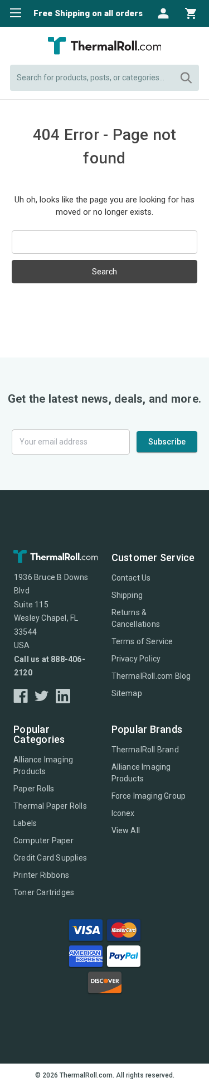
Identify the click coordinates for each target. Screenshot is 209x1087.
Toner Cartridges (43, 892)
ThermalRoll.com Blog (151, 675)
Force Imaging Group (148, 795)
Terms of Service (142, 641)
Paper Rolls (33, 788)
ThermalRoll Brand (145, 749)
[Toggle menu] (12, 12)
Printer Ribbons (41, 875)
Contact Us (131, 577)
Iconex (123, 813)
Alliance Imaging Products (43, 765)
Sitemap (126, 693)
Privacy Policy (136, 658)
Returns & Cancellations (136, 618)
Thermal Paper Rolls (50, 805)
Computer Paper (43, 840)
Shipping (127, 595)
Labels (25, 823)
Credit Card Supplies (50, 857)
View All (125, 830)
